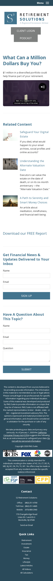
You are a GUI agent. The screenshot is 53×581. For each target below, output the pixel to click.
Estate (26, 547)
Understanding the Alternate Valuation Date (32, 165)
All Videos (26, 569)
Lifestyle (26, 562)
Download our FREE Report (25, 233)
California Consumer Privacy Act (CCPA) (25, 434)
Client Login (26, 31)
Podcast (26, 38)
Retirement (27, 540)
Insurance (26, 551)
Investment (26, 543)
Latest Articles (26, 565)
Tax (26, 554)
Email (6, 281)
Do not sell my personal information (31, 440)
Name (6, 270)
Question (8, 348)
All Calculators (26, 572)
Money (26, 558)
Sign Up (26, 296)
